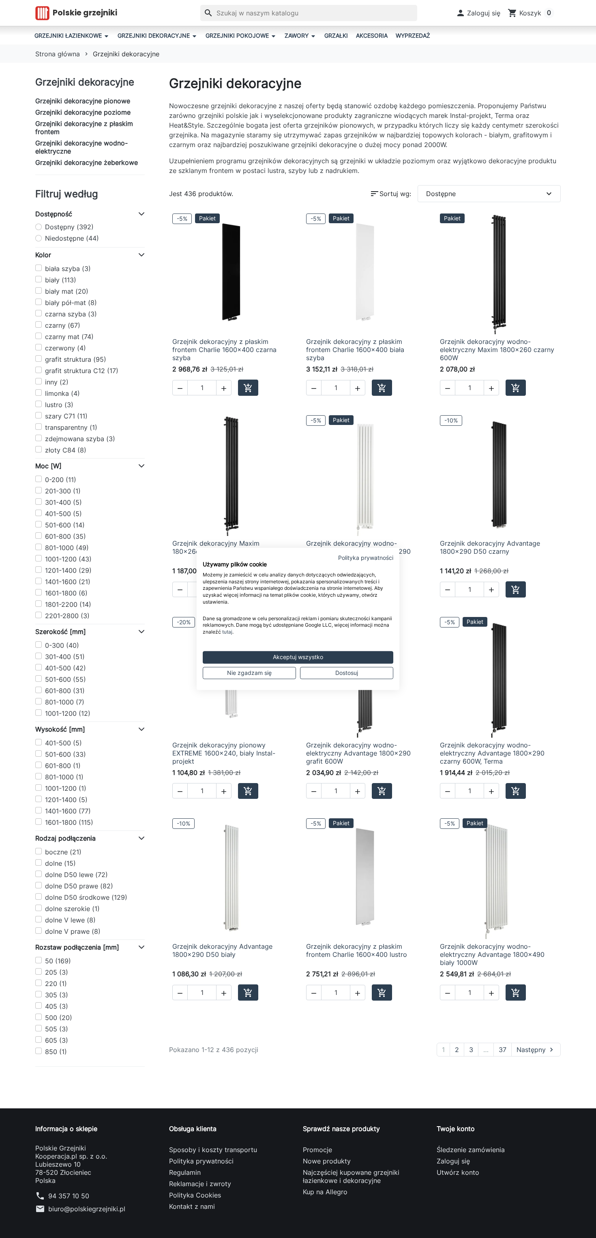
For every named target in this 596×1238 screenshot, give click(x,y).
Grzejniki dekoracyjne (84, 82)
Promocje (317, 1150)
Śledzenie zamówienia (471, 1150)
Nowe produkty (327, 1161)
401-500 (63, 514)
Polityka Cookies (195, 1195)
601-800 (65, 536)
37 (502, 1050)
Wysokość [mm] (60, 729)
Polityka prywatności (201, 1161)
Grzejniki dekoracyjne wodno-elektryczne (81, 147)
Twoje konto (456, 1129)
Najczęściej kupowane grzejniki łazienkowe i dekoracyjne (351, 1176)
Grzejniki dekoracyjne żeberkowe (86, 162)
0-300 (62, 645)
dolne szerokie (72, 909)
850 (56, 1052)
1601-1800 (66, 593)
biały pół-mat (71, 303)
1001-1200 (68, 559)
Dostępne (490, 194)
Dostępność (53, 214)
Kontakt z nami (192, 1206)
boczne (63, 852)
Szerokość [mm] (60, 632)
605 (56, 1040)
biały (60, 280)
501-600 (65, 525)
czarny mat (69, 337)
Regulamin (185, 1172)
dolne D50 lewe (76, 875)
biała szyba (68, 269)
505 (56, 1029)
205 (56, 972)
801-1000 (67, 548)
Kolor (43, 255)
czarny (62, 325)
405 (56, 1006)
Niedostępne (72, 238)
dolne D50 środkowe (86, 897)
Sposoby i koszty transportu (213, 1150)
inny (57, 382)
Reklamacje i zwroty (200, 1184)
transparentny (71, 427)
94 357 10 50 (68, 1196)
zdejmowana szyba (80, 439)
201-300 (63, 491)
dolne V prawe (73, 931)
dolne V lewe (70, 920)
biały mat (66, 291)
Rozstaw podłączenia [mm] (77, 947)
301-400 (63, 502)
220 (56, 984)
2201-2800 (67, 616)
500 (58, 1018)
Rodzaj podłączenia (65, 838)
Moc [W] (48, 466)
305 (56, 995)
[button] (478, 13)
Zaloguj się (453, 1161)
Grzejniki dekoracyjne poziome (83, 112)
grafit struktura (75, 359)
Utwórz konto (458, 1172)
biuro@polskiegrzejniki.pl (86, 1209)
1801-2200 (68, 604)
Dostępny (69, 227)
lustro (59, 405)
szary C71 (66, 416)
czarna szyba (71, 314)
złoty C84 (65, 450)
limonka (62, 393)
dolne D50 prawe (79, 886)
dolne (60, 863)
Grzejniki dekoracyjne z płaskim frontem (84, 128)
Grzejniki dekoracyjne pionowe (82, 101)
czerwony (65, 348)
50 (58, 961)
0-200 (60, 480)
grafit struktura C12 (81, 371)
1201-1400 (68, 570)
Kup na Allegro (325, 1192)
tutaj (227, 632)
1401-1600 (67, 582)
